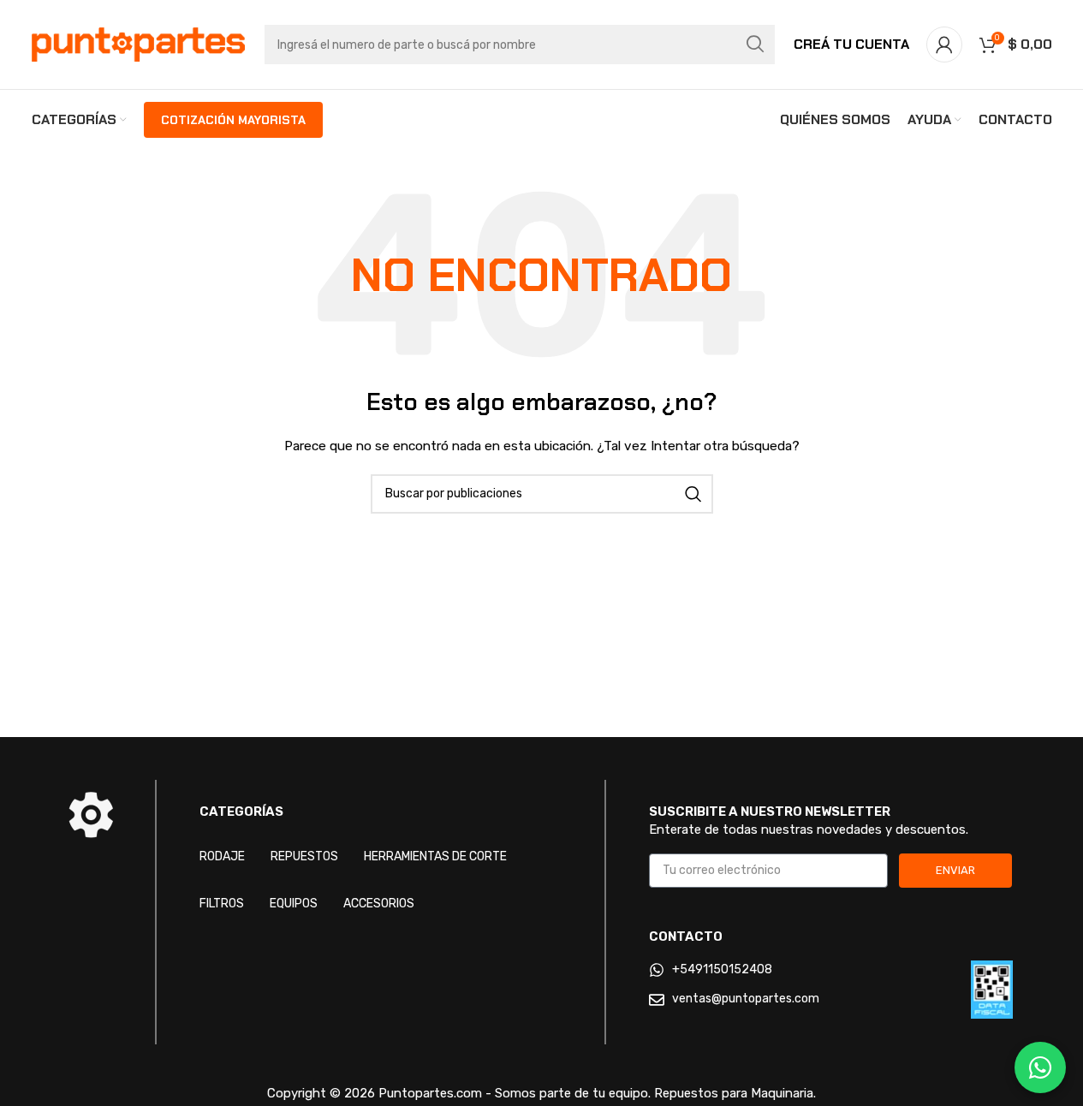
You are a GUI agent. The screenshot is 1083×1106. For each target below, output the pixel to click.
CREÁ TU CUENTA (851, 44)
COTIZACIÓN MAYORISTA (233, 120)
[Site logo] (139, 44)
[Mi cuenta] (944, 44)
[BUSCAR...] (755, 44)
